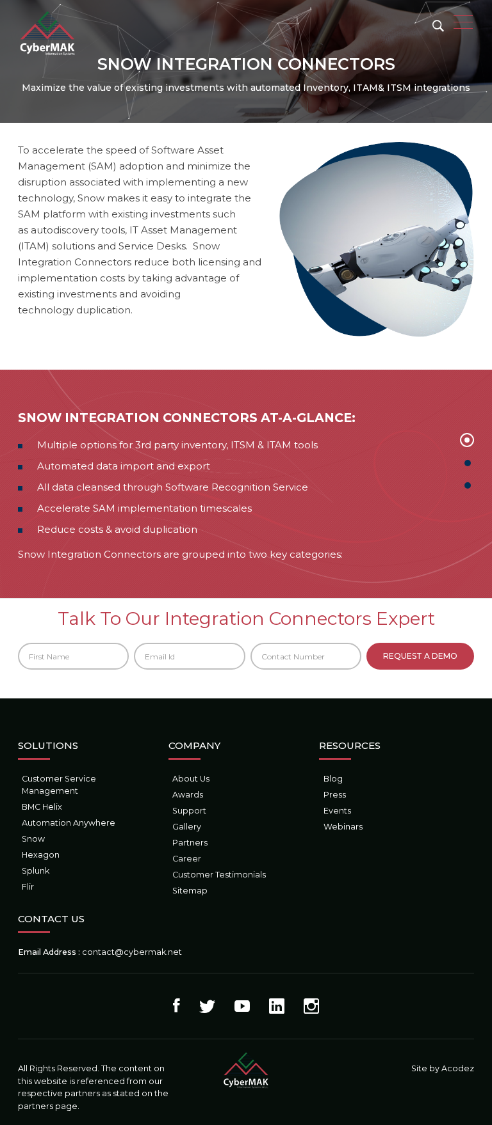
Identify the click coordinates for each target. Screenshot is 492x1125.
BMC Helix (42, 807)
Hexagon (41, 855)
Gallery (186, 826)
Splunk (35, 871)
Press (335, 794)
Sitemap (190, 890)
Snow (33, 839)
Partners (190, 842)
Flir (28, 887)
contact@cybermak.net (132, 952)
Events (337, 810)
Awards (187, 794)
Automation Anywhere (68, 823)
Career (186, 858)
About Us (190, 778)
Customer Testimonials (219, 874)
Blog (333, 778)
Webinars (343, 826)
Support (189, 810)
